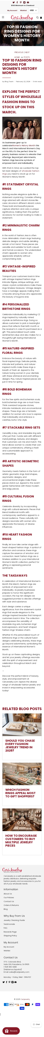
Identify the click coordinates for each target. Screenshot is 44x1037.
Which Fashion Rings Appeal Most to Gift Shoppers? (20, 793)
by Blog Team (7, 81)
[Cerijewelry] (22, 17)
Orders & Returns (11, 905)
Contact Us (9, 901)
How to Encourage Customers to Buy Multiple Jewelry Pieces (21, 841)
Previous (19, 52)
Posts (27, 57)
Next (27, 52)
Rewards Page (10, 932)
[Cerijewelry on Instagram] (24, 2)
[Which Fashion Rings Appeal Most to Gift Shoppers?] (22, 774)
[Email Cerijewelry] (28, 2)
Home (17, 57)
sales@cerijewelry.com (19, 972)
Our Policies (9, 897)
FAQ (5, 928)
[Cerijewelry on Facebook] (17, 2)
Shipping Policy (10, 935)
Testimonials (9, 924)
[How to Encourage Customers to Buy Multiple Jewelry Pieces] (22, 819)
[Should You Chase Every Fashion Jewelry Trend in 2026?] (22, 724)
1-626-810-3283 (10, 967)
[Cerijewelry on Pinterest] (21, 2)
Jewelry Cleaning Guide (14, 920)
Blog (6, 909)
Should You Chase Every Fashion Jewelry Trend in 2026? (20, 746)
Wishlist (23, 10)
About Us (8, 893)
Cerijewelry (25, 999)
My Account (12, 10)
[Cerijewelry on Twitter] (13, 2)
